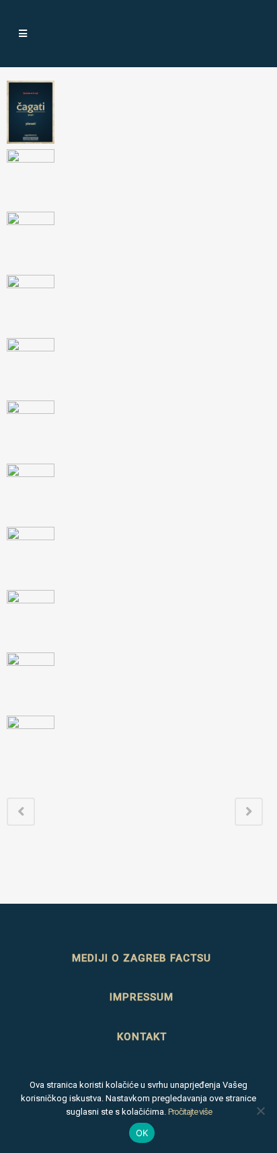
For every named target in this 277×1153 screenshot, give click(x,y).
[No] (260, 1110)
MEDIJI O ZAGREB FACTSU (141, 958)
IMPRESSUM (141, 997)
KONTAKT (142, 1037)
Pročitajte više (190, 1112)
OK (142, 1132)
